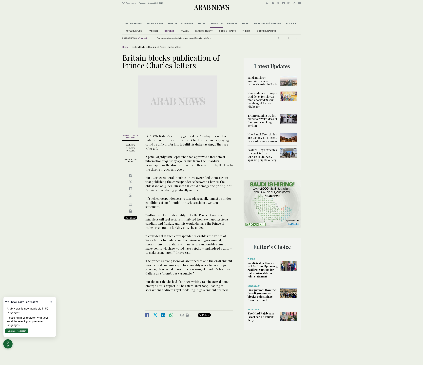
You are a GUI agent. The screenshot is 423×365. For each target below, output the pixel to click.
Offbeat (169, 31)
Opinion (232, 23)
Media (202, 23)
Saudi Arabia (133, 23)
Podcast (292, 23)
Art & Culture (134, 31)
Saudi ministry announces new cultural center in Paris (262, 81)
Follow (132, 217)
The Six (246, 31)
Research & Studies (268, 23)
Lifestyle (216, 23)
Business (187, 23)
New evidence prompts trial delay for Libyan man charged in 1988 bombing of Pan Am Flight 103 (262, 100)
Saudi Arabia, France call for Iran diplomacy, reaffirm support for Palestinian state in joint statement (263, 269)
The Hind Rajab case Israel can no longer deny (261, 316)
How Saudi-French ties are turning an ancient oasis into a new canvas (262, 137)
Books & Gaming (266, 31)
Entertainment (203, 31)
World (172, 23)
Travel (185, 31)
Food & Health (227, 31)
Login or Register (17, 330)
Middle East (155, 23)
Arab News (131, 3)
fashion (153, 31)
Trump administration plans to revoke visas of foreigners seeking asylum (262, 120)
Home (125, 46)
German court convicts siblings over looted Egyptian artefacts (184, 38)
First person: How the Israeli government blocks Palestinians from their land (262, 295)
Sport (246, 23)
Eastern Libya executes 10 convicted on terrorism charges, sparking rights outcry (262, 155)
